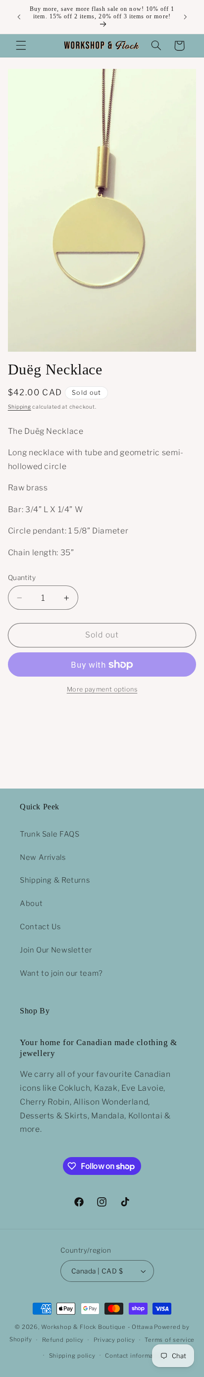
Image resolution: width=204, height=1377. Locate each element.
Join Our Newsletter (56, 950)
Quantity (22, 578)
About (31, 903)
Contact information (135, 1355)
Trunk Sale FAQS (49, 834)
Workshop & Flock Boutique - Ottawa (97, 1327)
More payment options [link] (102, 689)
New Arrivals (43, 857)
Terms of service (170, 1339)
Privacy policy (114, 1339)
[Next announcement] (185, 17)
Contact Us (40, 926)
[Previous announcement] (19, 17)
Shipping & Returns (55, 880)
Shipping (19, 407)
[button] (20, 45)
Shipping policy (72, 1355)
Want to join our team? (61, 973)
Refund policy (63, 1339)
